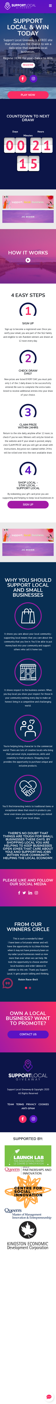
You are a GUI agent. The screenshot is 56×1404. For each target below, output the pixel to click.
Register (28, 65)
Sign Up (28, 504)
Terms (20, 1104)
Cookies (43, 1104)
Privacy (31, 1104)
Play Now (28, 95)
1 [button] (26, 988)
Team (10, 1104)
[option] (28, 959)
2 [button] (30, 988)
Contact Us (28, 1034)
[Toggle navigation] (50, 5)
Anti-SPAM (28, 1108)
